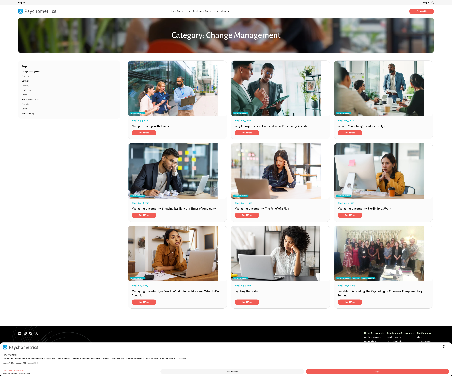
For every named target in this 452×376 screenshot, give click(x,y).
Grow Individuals (394, 341)
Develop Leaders (394, 337)
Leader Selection (371, 341)
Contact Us (422, 11)
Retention (26, 104)
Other (24, 95)
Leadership (26, 90)
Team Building (28, 113)
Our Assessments (424, 341)
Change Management (31, 72)
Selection (26, 109)
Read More (144, 133)
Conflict (25, 81)
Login (426, 2)
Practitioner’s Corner (30, 100)
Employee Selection (372, 337)
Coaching (26, 76)
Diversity (26, 86)
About (419, 337)
